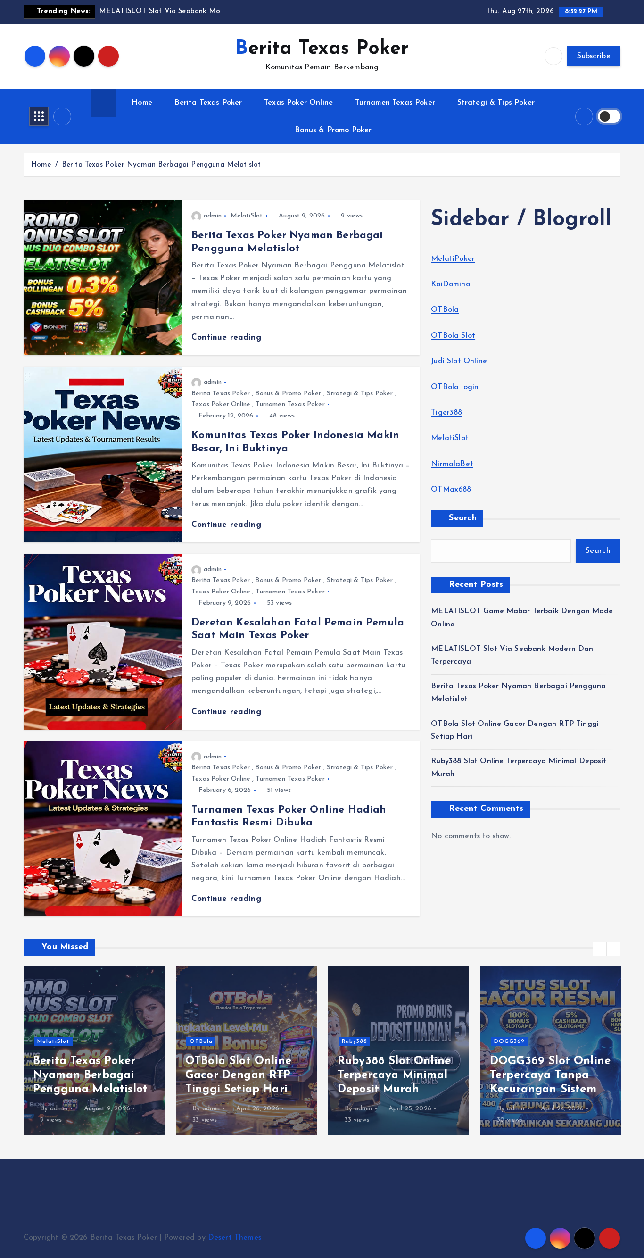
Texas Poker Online (298, 103)
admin (213, 215)
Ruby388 (202, 1041)
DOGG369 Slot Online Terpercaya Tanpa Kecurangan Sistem (398, 1075)
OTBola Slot (453, 336)
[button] (600, 949)
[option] (94, 1050)
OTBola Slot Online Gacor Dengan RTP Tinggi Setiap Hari (86, 1075)
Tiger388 (446, 413)
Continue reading (227, 337)
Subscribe (594, 56)
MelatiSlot (247, 215)
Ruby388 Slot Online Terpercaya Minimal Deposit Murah (241, 1075)
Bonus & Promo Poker (333, 130)
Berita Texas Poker (208, 103)
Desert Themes (234, 1237)
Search (463, 518)
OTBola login (455, 387)
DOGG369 (357, 1041)
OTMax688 (451, 489)
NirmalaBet (452, 464)
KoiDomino (450, 284)
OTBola (445, 310)
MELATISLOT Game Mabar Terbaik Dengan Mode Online (549, 1075)
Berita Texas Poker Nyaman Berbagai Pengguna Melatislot (161, 164)
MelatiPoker (453, 259)
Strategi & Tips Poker (496, 103)
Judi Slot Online (459, 361)
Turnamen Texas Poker (395, 103)
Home (142, 103)
